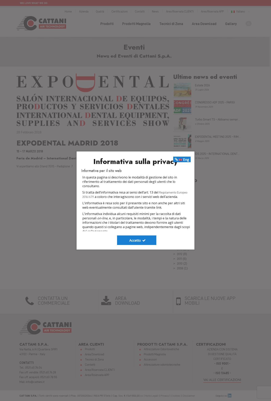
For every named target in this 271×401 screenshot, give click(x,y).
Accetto (135, 240)
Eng (185, 159)
